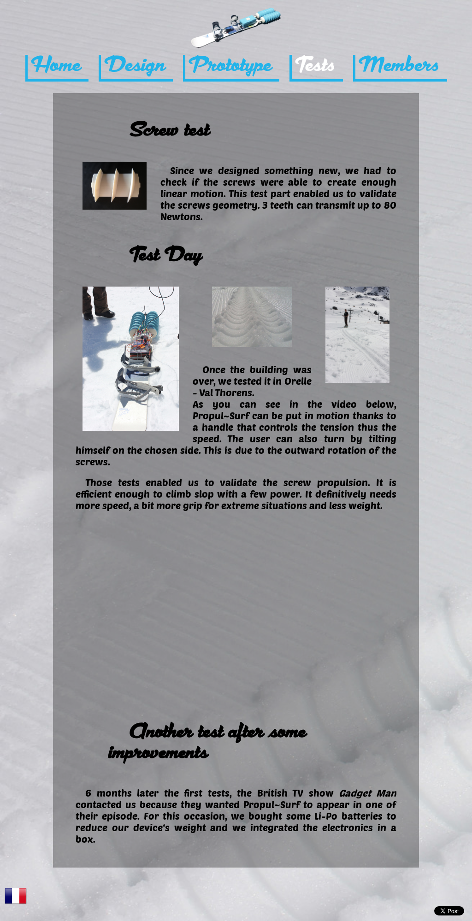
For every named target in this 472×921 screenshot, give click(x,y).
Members (401, 66)
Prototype (232, 66)
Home (58, 66)
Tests (317, 66)
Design (137, 66)
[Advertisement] (236, 900)
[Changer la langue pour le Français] (16, 896)
